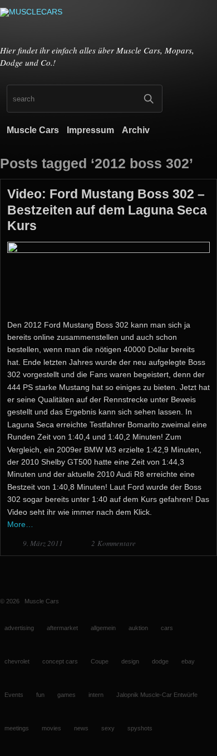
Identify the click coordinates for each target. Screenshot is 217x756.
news (81, 728)
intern (95, 694)
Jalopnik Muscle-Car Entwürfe (157, 694)
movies (51, 728)
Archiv (136, 130)
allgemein (103, 628)
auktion (138, 628)
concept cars (60, 661)
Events (13, 694)
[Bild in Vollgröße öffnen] (108, 250)
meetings (16, 728)
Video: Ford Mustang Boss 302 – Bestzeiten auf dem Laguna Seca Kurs (107, 209)
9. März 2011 (44, 543)
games (66, 694)
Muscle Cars (33, 130)
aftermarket (62, 628)
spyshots (139, 728)
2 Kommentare (113, 543)
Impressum (90, 130)
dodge (160, 661)
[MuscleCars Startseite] (108, 24)
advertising (19, 628)
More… (20, 524)
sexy (108, 728)
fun (40, 694)
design (130, 661)
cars (167, 628)
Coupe (99, 661)
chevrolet (16, 661)
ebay (188, 661)
